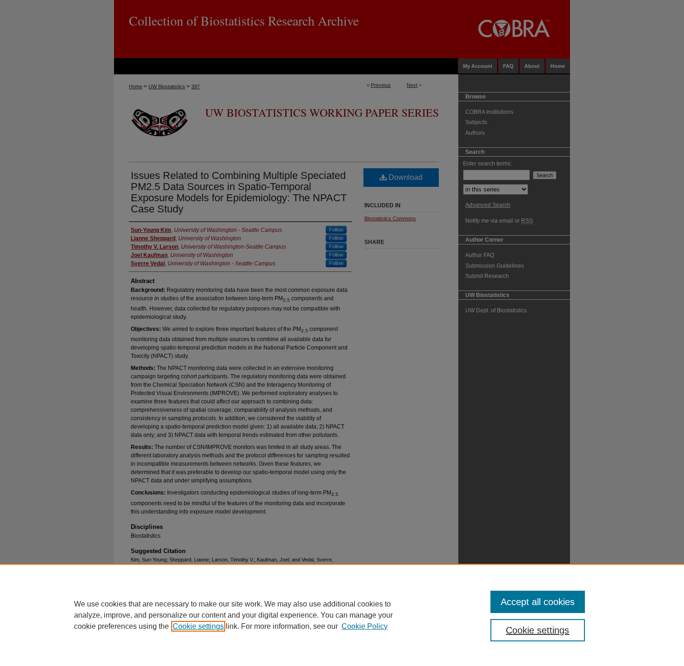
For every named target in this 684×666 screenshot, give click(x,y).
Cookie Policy (365, 626)
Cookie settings (198, 626)
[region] (342, 615)
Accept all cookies (538, 602)
